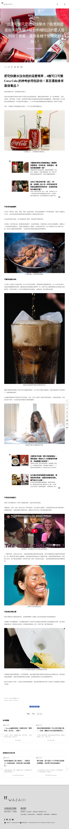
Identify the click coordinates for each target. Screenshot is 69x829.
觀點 (28, 714)
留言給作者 (34, 706)
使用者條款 (39, 814)
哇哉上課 (35, 811)
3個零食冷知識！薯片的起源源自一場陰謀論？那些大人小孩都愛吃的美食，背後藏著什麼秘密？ (43, 458)
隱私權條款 (46, 814)
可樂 (33, 714)
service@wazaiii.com (33, 822)
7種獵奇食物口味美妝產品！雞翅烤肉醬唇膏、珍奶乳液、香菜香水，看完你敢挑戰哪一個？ (43, 165)
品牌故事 (23, 811)
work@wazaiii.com (15, 822)
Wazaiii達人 (29, 811)
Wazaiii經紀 (23, 814)
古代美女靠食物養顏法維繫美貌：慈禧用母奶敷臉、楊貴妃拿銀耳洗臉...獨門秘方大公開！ (43, 477)
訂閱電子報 (54, 814)
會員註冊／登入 (43, 811)
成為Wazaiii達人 (31, 814)
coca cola (39, 714)
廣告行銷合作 (7, 811)
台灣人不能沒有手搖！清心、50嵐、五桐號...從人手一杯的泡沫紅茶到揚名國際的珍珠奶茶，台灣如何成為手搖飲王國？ (43, 185)
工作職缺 (14, 811)
